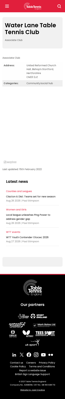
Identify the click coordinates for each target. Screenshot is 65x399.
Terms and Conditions (42, 366)
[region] (32, 127)
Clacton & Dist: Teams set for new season (30, 196)
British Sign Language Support (32, 374)
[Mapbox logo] (10, 162)
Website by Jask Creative (32, 390)
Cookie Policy (18, 366)
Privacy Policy (47, 362)
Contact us (16, 362)
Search (59, 6)
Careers (31, 362)
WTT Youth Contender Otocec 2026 (27, 237)
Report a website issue (32, 370)
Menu (6, 6)
